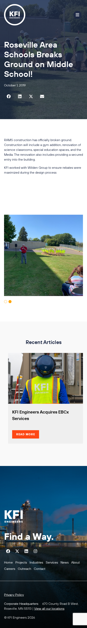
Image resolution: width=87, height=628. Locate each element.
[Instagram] (35, 551)
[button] (8, 96)
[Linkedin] (26, 551)
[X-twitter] (17, 551)
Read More (25, 434)
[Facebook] (8, 551)
